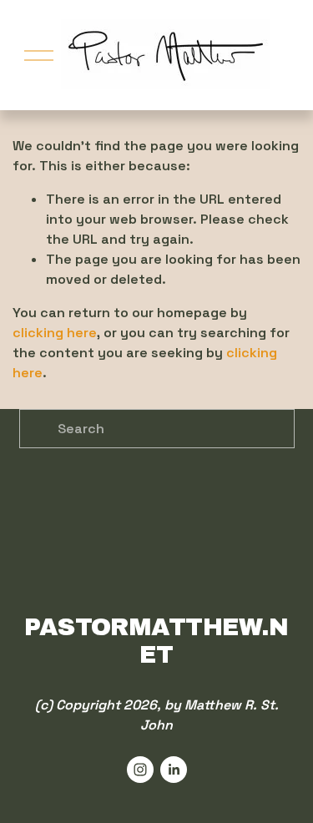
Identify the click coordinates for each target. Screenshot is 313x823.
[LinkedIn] (173, 769)
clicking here (55, 332)
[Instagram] (140, 769)
